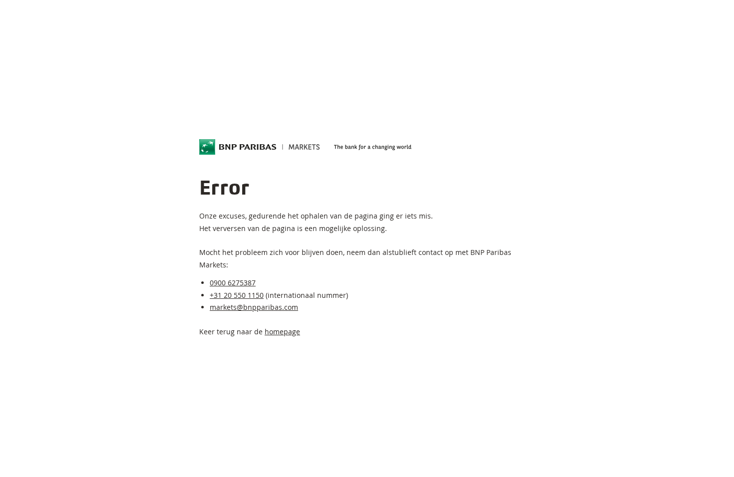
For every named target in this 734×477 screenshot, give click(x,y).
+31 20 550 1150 (237, 295)
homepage (282, 331)
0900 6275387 (233, 282)
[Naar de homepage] (259, 147)
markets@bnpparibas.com (254, 307)
